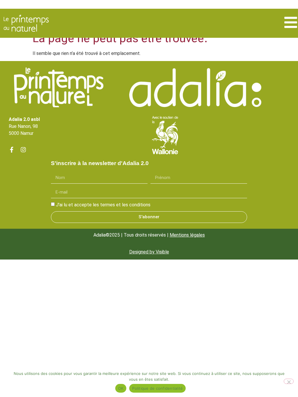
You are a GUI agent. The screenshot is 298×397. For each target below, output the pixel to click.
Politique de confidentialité (157, 388)
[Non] (289, 381)
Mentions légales (187, 235)
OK (121, 388)
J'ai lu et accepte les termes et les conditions (103, 204)
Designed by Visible (149, 252)
